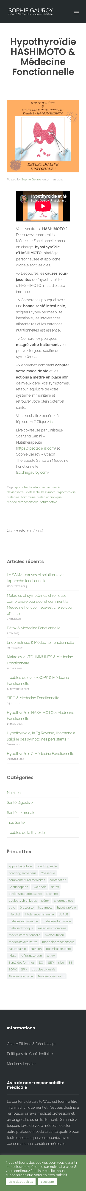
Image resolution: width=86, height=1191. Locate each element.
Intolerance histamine (39, 914)
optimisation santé (58, 949)
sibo (61, 962)
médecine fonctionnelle (58, 942)
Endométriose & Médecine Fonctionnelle (40, 642)
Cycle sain (39, 887)
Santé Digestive (20, 802)
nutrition (36, 949)
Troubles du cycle (21, 976)
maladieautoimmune (21, 497)
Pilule (12, 955)
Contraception (18, 887)
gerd (12, 907)
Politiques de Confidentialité (30, 1054)
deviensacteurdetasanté (23, 492)
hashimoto (48, 492)
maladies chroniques (52, 928)
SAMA (51, 955)
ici (51, 422)
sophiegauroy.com (32, 472)
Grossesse (27, 907)
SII (70, 962)
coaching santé (49, 487)
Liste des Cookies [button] (20, 1181)
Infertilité (14, 914)
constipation (58, 880)
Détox (45, 900)
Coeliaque (48, 873)
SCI (41, 962)
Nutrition (14, 792)
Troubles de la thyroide (26, 832)
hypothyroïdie (66, 492)
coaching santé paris (22, 873)
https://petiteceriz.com (36, 448)
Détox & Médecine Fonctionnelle (33, 628)
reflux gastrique (31, 955)
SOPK (13, 969)
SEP (51, 962)
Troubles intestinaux (51, 976)
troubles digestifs (43, 969)
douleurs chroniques (23, 900)
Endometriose (63, 900)
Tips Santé (16, 822)
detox (55, 887)
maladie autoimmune (23, 921)
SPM (24, 969)
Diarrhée (52, 893)
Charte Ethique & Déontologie (31, 1044)
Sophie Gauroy (31, 179)
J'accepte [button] (47, 1181)
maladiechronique (49, 497)
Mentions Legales (21, 1064)
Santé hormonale (21, 812)
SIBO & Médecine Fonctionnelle (33, 698)
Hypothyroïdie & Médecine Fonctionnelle (40, 754)
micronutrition (54, 935)
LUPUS (63, 914)
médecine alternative (23, 942)
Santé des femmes (21, 962)
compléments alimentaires (27, 880)
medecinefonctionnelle (23, 502)
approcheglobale (26, 487)
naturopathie (48, 502)
